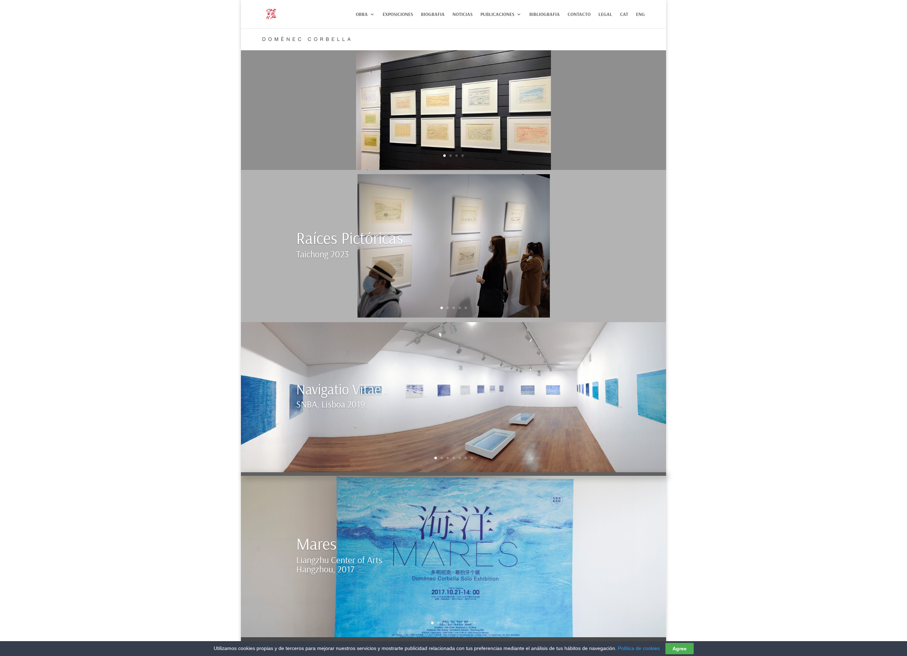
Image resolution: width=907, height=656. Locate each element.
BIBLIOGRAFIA (544, 14)
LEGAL (605, 14)
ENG (640, 14)
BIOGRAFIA (433, 14)
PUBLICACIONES (497, 14)
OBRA (362, 14)
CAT (624, 14)
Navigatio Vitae (338, 389)
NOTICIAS (462, 14)
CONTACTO (579, 14)
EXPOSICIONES (398, 14)
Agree (679, 648)
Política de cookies (639, 648)
